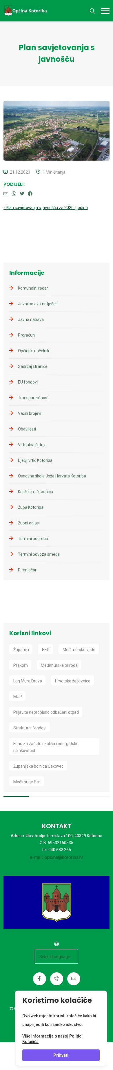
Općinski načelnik (33, 350)
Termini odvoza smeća (39, 554)
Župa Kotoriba (30, 507)
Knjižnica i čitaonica (35, 491)
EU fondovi (28, 382)
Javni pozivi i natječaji (37, 303)
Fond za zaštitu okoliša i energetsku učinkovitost (46, 747)
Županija (21, 649)
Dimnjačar (27, 570)
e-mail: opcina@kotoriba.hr (56, 857)
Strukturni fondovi (29, 728)
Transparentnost (33, 397)
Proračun (26, 335)
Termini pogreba (33, 538)
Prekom (20, 665)
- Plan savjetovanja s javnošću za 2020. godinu (45, 207)
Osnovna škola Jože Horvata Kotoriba (52, 476)
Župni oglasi (29, 523)
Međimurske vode (79, 649)
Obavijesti (27, 429)
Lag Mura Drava (27, 681)
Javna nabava (31, 319)
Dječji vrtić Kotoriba (35, 460)
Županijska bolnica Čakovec (38, 766)
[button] (105, 11)
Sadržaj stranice (33, 366)
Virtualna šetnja (32, 444)
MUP (17, 696)
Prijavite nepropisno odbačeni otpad (46, 712)
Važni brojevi (29, 413)
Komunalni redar (33, 288)
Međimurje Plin (27, 782)
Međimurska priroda (59, 665)
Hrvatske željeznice (72, 681)
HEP (46, 649)
